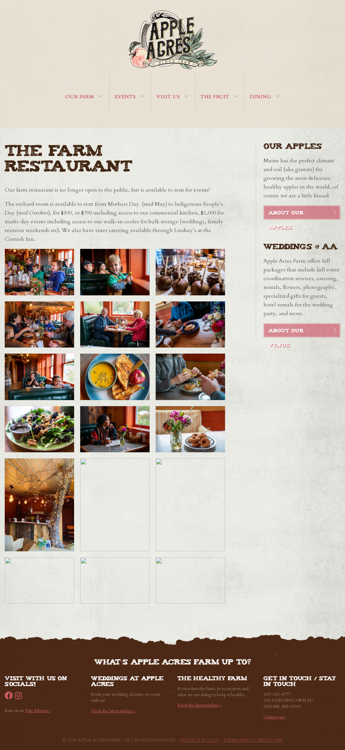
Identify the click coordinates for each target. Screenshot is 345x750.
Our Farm (79, 96)
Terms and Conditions (252, 740)
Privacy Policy (199, 740)
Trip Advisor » (37, 711)
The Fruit (214, 96)
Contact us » (274, 717)
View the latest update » (113, 711)
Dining (260, 96)
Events (125, 96)
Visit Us (168, 96)
